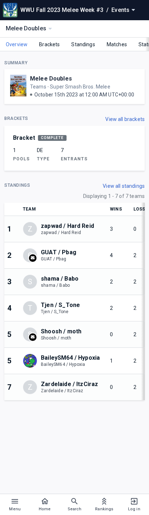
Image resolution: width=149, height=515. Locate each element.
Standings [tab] (83, 44)
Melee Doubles (51, 78)
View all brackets (125, 119)
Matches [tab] (117, 44)
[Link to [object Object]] (32, 361)
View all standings (124, 186)
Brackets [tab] (49, 44)
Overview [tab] (16, 44)
